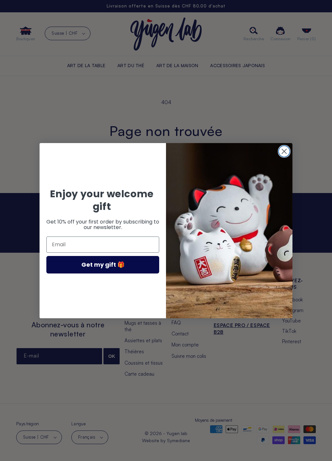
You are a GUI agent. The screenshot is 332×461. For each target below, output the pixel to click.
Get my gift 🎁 (102, 265)
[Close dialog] (284, 151)
